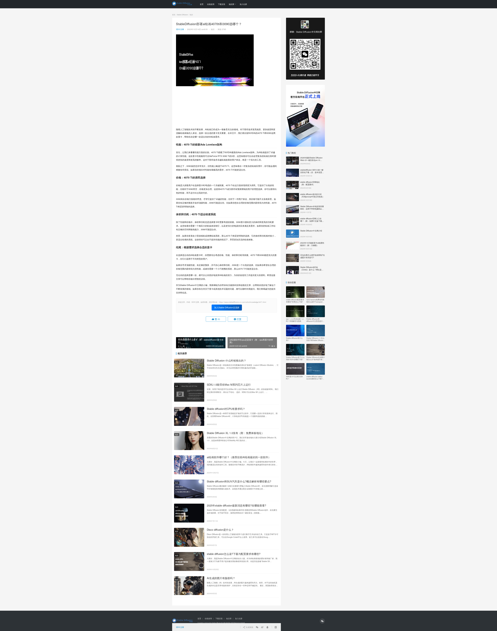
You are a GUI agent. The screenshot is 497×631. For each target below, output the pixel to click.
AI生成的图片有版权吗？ (221, 578)
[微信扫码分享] (257, 627)
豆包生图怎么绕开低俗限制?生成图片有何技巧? (312, 256)
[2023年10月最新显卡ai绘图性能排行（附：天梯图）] (292, 243)
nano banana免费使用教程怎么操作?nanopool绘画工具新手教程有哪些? (315, 300)
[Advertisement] (226, 107)
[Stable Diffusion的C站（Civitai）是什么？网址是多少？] (292, 267)
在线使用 (210, 4)
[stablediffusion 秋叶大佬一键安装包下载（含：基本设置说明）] (292, 170)
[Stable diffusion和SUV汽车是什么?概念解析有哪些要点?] (189, 489)
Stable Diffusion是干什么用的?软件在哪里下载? (295, 358)
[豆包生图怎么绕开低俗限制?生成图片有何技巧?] (292, 255)
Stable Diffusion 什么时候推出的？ (226, 360)
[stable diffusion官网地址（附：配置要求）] (292, 182)
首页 (201, 4)
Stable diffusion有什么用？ (294, 339)
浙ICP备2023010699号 (238, 623)
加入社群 (243, 4)
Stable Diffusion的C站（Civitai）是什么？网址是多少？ (311, 269)
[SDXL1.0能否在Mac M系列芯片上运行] (189, 392)
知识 (212, 29)
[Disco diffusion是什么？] (189, 537)
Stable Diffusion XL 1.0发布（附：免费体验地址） (235, 433)
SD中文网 (180, 29)
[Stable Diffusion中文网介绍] (292, 231)
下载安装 (221, 4)
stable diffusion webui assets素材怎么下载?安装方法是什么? (315, 377)
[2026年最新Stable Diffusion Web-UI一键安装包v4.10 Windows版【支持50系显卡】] (292, 158)
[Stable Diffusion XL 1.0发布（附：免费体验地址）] (189, 440)
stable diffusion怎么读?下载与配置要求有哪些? (233, 554)
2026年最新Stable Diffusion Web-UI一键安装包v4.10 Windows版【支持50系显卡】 (312, 160)
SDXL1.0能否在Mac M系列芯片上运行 (229, 384)
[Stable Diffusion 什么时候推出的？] (189, 368)
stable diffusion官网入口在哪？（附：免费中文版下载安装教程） (312, 221)
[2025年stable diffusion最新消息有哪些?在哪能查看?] (189, 513)
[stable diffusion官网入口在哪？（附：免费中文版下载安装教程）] (292, 218)
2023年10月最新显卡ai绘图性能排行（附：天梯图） (312, 244)
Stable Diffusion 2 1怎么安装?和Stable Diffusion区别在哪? (315, 339)
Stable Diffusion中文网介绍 (311, 230)
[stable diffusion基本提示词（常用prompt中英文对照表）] (292, 194)
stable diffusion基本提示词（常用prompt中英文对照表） (312, 195)
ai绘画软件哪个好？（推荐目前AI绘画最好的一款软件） (239, 457)
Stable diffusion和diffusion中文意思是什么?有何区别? (314, 320)
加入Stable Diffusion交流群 (226, 307)
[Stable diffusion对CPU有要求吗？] (189, 416)
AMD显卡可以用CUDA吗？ (294, 377)
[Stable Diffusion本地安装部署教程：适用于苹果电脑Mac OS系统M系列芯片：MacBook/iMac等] (292, 206)
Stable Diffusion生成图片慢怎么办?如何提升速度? (315, 358)
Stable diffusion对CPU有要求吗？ (226, 409)
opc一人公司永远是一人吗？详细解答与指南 (295, 320)
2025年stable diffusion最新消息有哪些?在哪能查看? (236, 505)
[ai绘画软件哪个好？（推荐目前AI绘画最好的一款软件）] (189, 464)
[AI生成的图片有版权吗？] (189, 585)
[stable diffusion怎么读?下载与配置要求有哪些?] (189, 561)
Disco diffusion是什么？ (220, 529)
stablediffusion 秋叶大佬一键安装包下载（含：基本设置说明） (312, 172)
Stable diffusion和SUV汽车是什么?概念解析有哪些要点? (239, 481)
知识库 (231, 4)
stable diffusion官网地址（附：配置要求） (310, 183)
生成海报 (249, 627)
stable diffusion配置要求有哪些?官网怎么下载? (295, 300)
